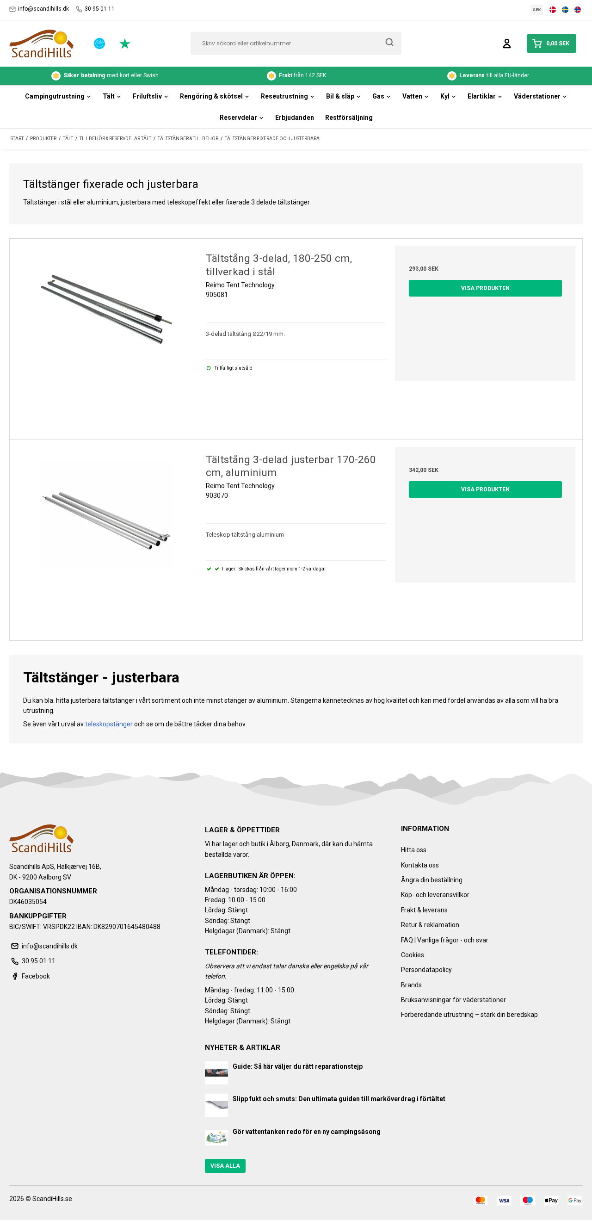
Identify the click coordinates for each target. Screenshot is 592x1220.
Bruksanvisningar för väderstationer (453, 999)
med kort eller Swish (111, 75)
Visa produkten (485, 288)
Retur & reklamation (430, 925)
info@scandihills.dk (43, 9)
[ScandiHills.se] (41, 43)
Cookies (412, 955)
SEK (537, 9)
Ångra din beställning (431, 880)
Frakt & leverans (424, 910)
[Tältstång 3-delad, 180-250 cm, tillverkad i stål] (107, 336)
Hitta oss (413, 850)
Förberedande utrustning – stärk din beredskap (469, 1014)
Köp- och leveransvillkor (435, 894)
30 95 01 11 (100, 9)
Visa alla (225, 1166)
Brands (411, 985)
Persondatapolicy (426, 969)
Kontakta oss (420, 865)
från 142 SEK (302, 75)
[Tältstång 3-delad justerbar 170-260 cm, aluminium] (107, 537)
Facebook (36, 976)
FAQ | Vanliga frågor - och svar (444, 940)
